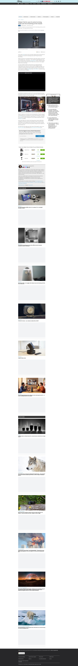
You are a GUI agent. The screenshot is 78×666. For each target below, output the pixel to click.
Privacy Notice (23, 139)
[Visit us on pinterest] (46, 1)
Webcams (22, 19)
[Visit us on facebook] (41, 1)
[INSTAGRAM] (25, 167)
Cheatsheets (58, 16)
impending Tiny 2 (33, 60)
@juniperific (31, 185)
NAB (23, 54)
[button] (60, 1)
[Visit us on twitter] (42, 1)
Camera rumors (32, 16)
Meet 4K (21, 118)
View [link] (42, 154)
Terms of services (30, 138)
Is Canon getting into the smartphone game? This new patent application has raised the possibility (53, 119)
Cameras (21, 3)
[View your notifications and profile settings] (59, 1)
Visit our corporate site (54, 650)
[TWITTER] (23, 167)
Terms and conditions (21, 656)
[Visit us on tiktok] (49, 1)
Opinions (39, 16)
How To (34, 3)
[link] (21, 150)
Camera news (26, 16)
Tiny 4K (21, 116)
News (19, 25)
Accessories (27, 3)
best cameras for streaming (36, 127)
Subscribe (52, 1)
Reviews (38, 3)
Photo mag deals (45, 16)
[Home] (18, 4)
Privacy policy (41, 656)
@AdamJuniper (21, 185)
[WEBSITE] (28, 167)
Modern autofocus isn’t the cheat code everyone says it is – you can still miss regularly (53, 106)
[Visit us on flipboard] (48, 1)
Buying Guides (43, 3)
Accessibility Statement (42, 658)
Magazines (50, 3)
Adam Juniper (24, 25)
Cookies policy (51, 656)
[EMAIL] (29, 167)
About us (30, 658)
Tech (31, 3)
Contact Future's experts (32, 656)
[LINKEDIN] (26, 167)
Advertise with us (21, 658)
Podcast (52, 16)
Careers (50, 658)
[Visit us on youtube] (45, 1)
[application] (31, 81)
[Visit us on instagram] (43, 1)
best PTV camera (21, 127)
